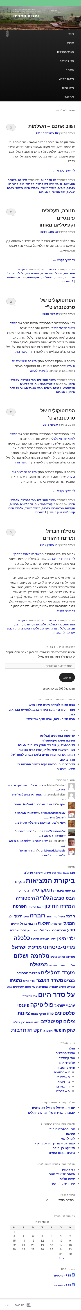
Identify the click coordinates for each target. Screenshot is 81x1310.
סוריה (71, 986)
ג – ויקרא (64, 1081)
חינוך (18, 916)
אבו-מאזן (69, 873)
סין (13, 273)
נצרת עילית (29, 980)
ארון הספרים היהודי (62, 1129)
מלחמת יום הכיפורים (62, 965)
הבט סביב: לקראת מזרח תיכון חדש (52, 705)
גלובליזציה (56, 184)
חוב (22, 184)
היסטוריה (25, 897)
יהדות (34, 930)
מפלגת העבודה (28, 973)
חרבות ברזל (28, 923)
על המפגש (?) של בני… (51, 831)
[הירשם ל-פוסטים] (73, 1275)
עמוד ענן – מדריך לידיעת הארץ (54, 1143)
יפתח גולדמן (67, 1179)
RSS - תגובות (62, 1285)
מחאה (61, 956)
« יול (62, 1258)
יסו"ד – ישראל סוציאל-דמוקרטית (53, 1108)
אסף (62, 804)
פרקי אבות (68, 88)
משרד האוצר (48, 188)
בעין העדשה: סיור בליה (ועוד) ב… (35, 822)
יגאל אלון (44, 930)
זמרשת (70, 1134)
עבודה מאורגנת (47, 986)
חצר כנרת (57, 923)
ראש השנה (32, 1022)
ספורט (62, 987)
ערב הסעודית (29, 996)
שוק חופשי (58, 192)
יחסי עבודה (33, 273)
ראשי (71, 34)
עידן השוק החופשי (63, 1183)
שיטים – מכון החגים (62, 1152)
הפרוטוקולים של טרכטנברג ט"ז (57, 303)
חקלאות (70, 508)
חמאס (69, 923)
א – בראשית (62, 1072)
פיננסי (19, 188)
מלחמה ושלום (32, 955)
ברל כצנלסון (55, 624)
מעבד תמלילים (65, 52)
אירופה (22, 180)
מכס (40, 388)
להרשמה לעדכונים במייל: (60, 646)
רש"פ (16, 1022)
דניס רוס (24, 890)
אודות (70, 43)
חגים (26, 916)
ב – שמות (63, 1077)
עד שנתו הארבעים (24, 987)
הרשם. (67, 677)
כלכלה (71, 188)
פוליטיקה (42, 1004)
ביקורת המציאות (45, 384)
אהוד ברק (57, 872)
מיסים (61, 188)
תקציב (48, 1030)
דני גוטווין (68, 1169)
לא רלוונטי (68, 1138)
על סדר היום (48, 180)
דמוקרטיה (42, 184)
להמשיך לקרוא (64, 171)
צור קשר (69, 97)
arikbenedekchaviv (53, 813)
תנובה (22, 277)
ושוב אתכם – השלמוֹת (51, 125)
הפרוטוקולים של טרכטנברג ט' (57, 414)
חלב (11, 916)
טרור (15, 184)
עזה (9, 986)
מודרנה (70, 957)
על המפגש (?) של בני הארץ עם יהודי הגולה (46, 745)
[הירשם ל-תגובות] (73, 1285)
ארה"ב (28, 872)
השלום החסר (55, 916)
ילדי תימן (66, 938)
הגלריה (70, 70)
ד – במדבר (63, 1086)
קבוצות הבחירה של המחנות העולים (51, 1112)
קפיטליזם (47, 277)
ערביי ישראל (64, 1005)
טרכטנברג (69, 388)
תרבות (19, 1030)
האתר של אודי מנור (62, 1174)
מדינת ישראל (49, 628)
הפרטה (29, 184)
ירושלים (45, 939)
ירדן (53, 939)
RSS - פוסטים (62, 1275)
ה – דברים (63, 1091)
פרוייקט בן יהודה (64, 1148)
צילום (69, 1021)
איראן (47, 872)
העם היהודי (35, 906)
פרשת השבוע (66, 79)
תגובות (44, 192)
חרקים (15, 923)
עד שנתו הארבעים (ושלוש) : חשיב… (33, 804)
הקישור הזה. (21, 351)
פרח (50, 1013)
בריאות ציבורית (64, 890)
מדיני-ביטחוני (59, 946)
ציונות (19, 628)
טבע (71, 930)
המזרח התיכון (59, 905)
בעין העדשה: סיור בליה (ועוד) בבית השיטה (47, 750)
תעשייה (12, 277)
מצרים (69, 980)
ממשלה (38, 964)
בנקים (20, 881)
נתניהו (16, 980)
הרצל (18, 624)
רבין (23, 1022)
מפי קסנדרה (67, 61)
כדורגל (35, 939)
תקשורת (35, 1030)
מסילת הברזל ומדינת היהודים (59, 534)
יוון (9, 184)
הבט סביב (64, 897)
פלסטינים (64, 1012)
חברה (44, 273)
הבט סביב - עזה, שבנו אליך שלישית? (50, 719)
